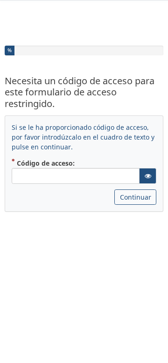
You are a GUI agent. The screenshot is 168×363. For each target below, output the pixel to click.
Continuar (135, 197)
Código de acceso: (45, 163)
